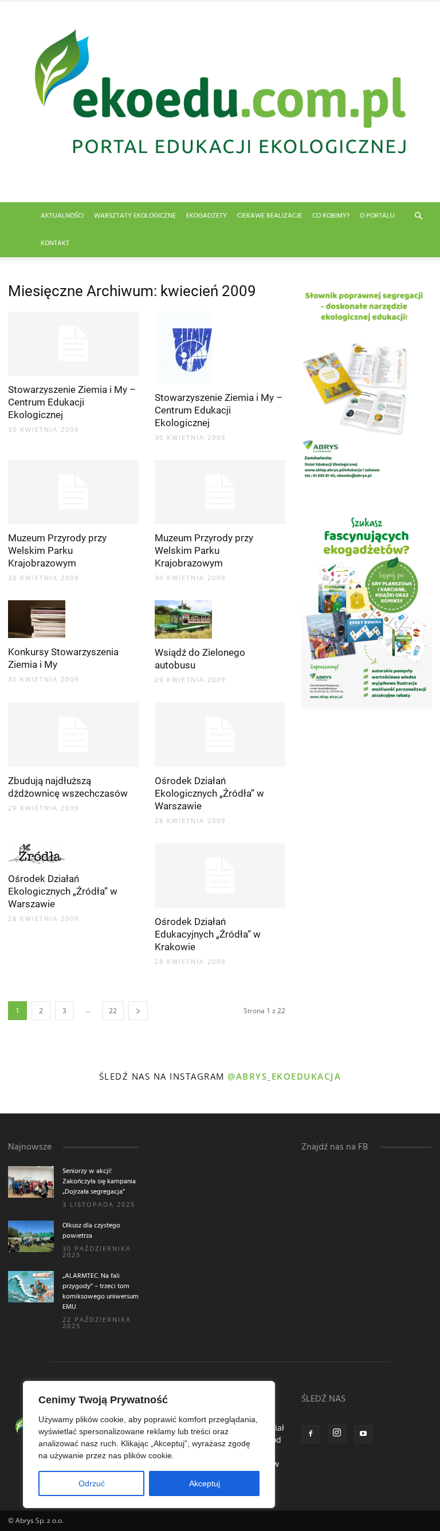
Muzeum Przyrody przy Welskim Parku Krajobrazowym (57, 550)
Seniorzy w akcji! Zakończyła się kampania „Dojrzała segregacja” (99, 1182)
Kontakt (55, 243)
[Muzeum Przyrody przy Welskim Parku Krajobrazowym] (73, 492)
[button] (418, 216)
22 (113, 1011)
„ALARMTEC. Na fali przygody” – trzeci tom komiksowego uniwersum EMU (100, 1291)
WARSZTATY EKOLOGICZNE (135, 216)
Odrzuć (91, 1483)
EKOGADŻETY (206, 216)
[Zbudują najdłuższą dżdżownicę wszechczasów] (73, 734)
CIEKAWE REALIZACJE (269, 216)
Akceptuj (204, 1483)
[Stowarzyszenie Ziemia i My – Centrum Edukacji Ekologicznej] (73, 344)
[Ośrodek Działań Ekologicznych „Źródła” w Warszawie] (220, 734)
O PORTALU (377, 216)
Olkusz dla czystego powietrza (91, 1231)
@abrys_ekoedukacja (284, 1076)
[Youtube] (363, 1434)
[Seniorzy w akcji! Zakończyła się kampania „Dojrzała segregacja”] (31, 1182)
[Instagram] (337, 1433)
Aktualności (62, 216)
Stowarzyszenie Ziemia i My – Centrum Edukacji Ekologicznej (72, 402)
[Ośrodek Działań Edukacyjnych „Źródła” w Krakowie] (220, 875)
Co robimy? (330, 216)
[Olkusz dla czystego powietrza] (31, 1236)
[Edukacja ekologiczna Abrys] (220, 101)
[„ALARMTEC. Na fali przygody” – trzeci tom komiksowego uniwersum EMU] (31, 1286)
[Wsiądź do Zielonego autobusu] (220, 619)
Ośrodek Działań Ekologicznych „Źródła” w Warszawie (209, 793)
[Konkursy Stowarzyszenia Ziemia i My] (73, 619)
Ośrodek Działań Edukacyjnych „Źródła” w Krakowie (208, 934)
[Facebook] (310, 1434)
